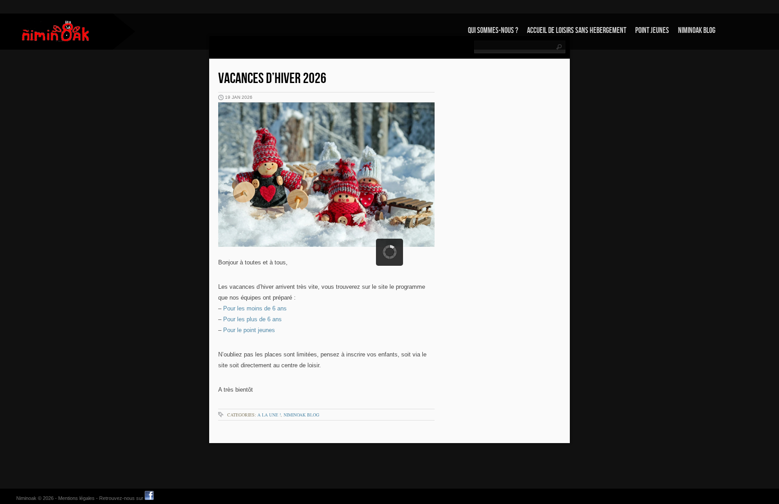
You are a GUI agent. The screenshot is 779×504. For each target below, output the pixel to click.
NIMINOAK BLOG (696, 30)
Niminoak (26, 498)
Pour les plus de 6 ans (252, 319)
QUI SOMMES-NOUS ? (493, 30)
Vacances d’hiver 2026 (272, 79)
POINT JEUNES (652, 30)
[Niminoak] (56, 31)
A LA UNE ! (269, 415)
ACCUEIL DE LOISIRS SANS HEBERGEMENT (576, 30)
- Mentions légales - (76, 498)
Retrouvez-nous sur (122, 498)
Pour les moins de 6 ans (255, 308)
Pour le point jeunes (249, 330)
